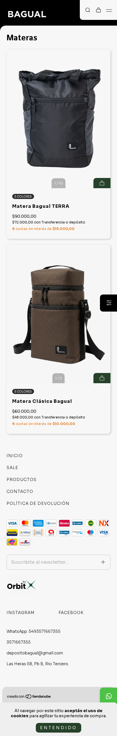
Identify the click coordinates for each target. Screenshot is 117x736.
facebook (70, 612)
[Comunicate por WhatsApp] (108, 696)
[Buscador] (87, 10)
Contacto (20, 491)
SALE (12, 467)
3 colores (23, 196)
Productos (22, 479)
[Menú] (109, 10)
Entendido (58, 727)
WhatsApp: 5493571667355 (33, 631)
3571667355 (19, 642)
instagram (21, 612)
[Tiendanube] (29, 697)
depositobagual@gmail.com (35, 653)
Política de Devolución (38, 503)
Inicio (15, 455)
